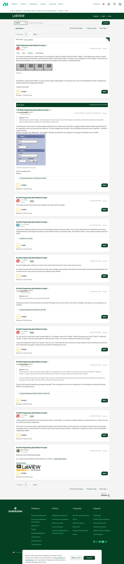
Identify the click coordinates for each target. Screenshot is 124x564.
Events (75, 534)
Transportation (36, 544)
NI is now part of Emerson (81, 515)
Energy (33, 529)
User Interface (39, 53)
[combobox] (64, 23)
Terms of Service (57, 527)
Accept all (89, 557)
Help (109, 16)
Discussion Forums (30, 11)
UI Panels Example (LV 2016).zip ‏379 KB (33, 178)
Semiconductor (36, 541)
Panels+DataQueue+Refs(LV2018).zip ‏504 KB (35, 393)
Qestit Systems (21, 463)
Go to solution (28, 40)
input (23, 53)
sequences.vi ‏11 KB (26, 238)
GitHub (64, 459)
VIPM (59, 459)
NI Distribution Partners (60, 515)
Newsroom (76, 527)
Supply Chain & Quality (80, 530)
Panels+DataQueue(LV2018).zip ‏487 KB (33, 309)
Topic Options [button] (19, 28)
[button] (34, 67)
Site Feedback (98, 534)
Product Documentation (101, 519)
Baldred (105, 104)
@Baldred (22, 117)
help (18, 53)
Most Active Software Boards (46, 11)
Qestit (56, 459)
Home (12, 11)
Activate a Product (99, 527)
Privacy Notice (58, 558)
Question (30, 53)
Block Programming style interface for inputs (31, 45)
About (75, 519)
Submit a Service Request (101, 530)
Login (103, 16)
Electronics (35, 526)
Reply (104, 92)
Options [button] (104, 48)
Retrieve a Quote (57, 523)
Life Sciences (35, 537)
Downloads (97, 515)
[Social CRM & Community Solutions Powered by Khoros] (105, 495)
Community (18, 11)
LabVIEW (60, 11)
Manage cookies (76, 557)
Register (96, 16)
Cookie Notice (29, 560)
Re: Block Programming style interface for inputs (33, 110)
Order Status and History (60, 519)
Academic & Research (38, 515)
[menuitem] (15, 4)
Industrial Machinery (38, 533)
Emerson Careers (78, 523)
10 (22, 477)
